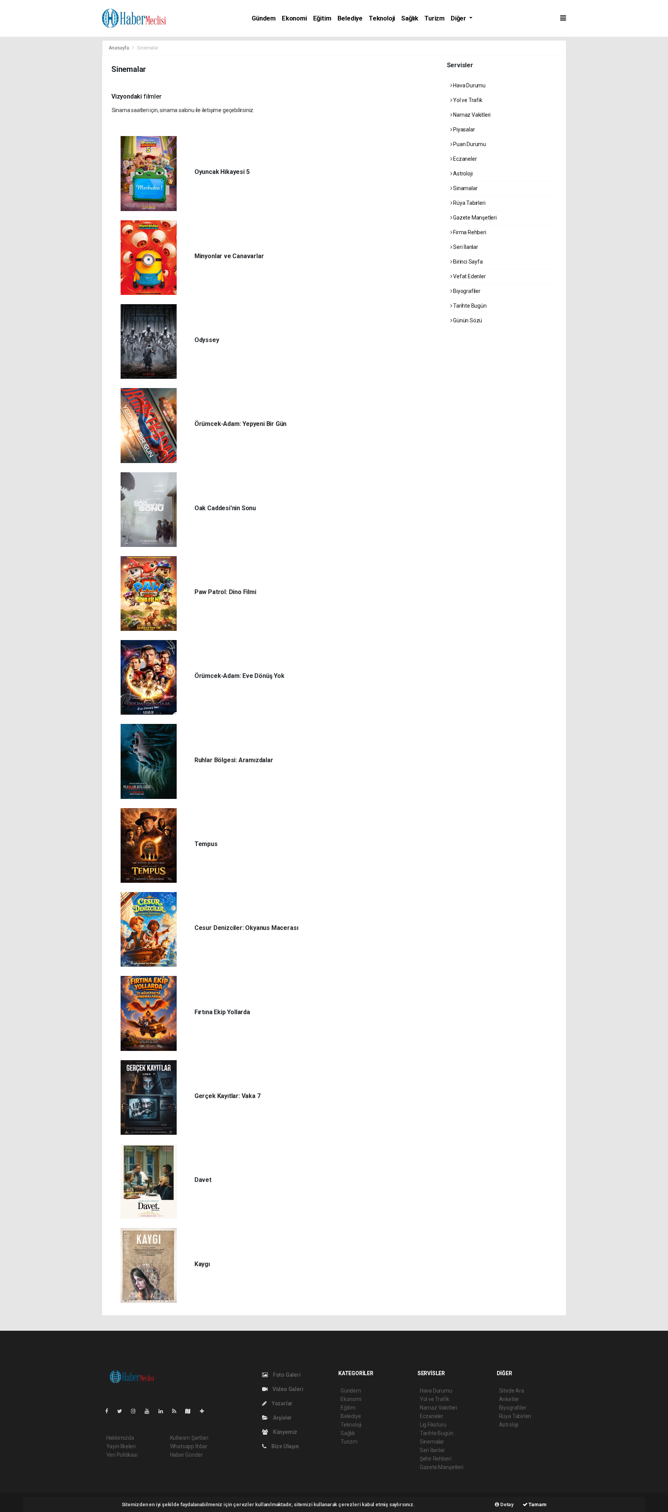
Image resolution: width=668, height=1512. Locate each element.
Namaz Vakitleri (471, 115)
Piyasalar (463, 129)
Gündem (264, 18)
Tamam (537, 1504)
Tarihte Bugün (469, 306)
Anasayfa (119, 48)
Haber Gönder (186, 1455)
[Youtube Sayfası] (150, 1411)
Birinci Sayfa (467, 262)
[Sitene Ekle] (205, 1411)
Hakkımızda (120, 1438)
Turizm (434, 18)
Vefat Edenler (469, 276)
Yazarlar (282, 1403)
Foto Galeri (286, 1375)
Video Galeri (287, 1389)
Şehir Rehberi (436, 1459)
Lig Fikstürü (433, 1425)
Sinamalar (464, 188)
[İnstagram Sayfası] (136, 1411)
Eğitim (322, 18)
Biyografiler (466, 291)
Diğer (459, 18)
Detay (506, 1504)
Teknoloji (382, 18)
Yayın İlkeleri (121, 1446)
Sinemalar (432, 1442)
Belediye (350, 18)
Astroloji (462, 173)
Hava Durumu (469, 85)
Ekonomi (294, 18)
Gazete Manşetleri (474, 218)
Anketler (509, 1399)
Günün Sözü (467, 320)
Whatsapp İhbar (189, 1446)
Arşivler (282, 1418)
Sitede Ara (511, 1391)
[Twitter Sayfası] (122, 1411)
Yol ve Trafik (467, 100)
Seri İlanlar (465, 247)
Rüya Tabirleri (468, 203)
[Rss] (177, 1411)
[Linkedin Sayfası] (163, 1411)
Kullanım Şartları (189, 1438)
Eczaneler (464, 159)
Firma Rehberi (469, 232)
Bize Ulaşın (284, 1446)
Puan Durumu (469, 144)
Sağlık (409, 18)
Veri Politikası (122, 1455)
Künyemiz (284, 1432)
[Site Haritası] (191, 1411)
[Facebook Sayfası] (109, 1411)
